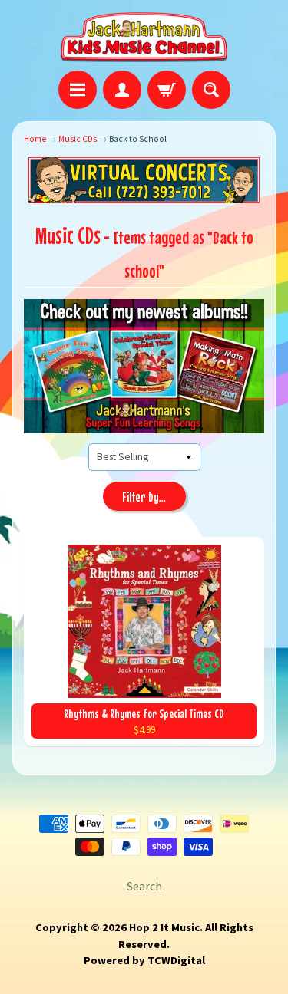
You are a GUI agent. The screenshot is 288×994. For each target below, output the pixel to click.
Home (35, 138)
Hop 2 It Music (164, 927)
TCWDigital (176, 960)
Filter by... (144, 497)
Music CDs (77, 138)
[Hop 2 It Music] (144, 37)
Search (144, 886)
